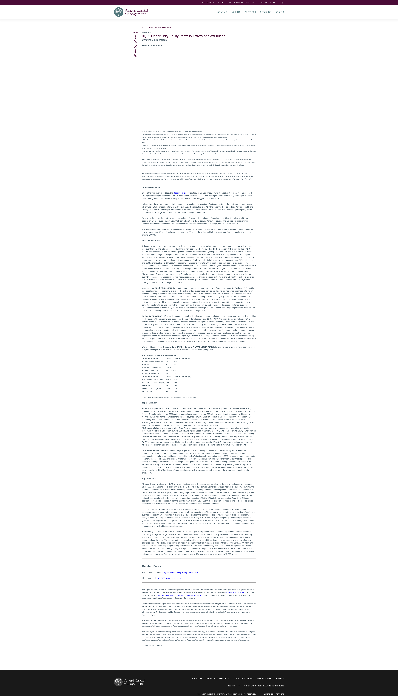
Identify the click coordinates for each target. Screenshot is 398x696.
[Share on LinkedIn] (135, 41)
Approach (250, 12)
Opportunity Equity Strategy (236, 592)
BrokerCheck (268, 694)
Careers (250, 2)
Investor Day (264, 678)
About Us (222, 12)
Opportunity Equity (181, 193)
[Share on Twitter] (135, 46)
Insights (236, 12)
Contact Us (262, 2)
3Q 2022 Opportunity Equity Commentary (181, 573)
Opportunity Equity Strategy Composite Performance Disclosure (178, 595)
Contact (279, 678)
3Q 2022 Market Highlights (169, 578)
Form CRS (280, 694)
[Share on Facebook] (135, 37)
